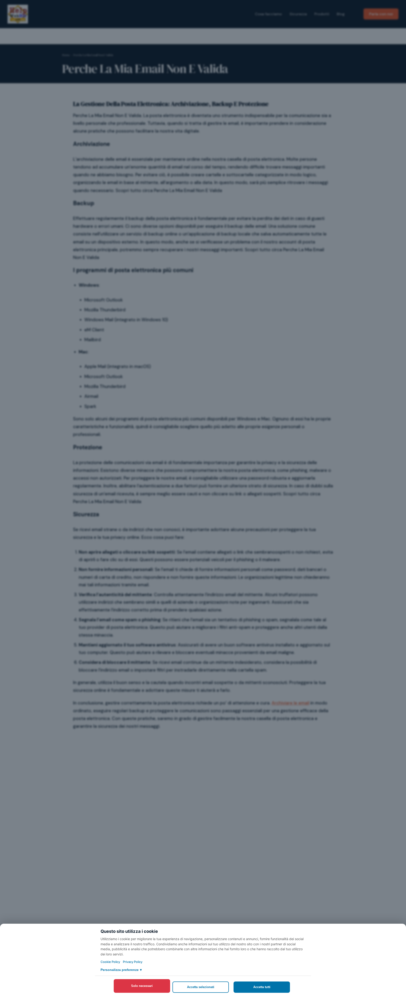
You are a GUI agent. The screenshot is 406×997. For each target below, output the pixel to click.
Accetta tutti (261, 987)
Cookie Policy (110, 962)
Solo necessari (142, 986)
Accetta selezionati (200, 987)
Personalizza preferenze (121, 970)
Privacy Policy (132, 962)
